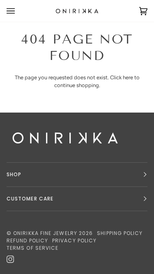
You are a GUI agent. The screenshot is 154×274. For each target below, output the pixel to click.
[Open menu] (19, 11)
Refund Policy (27, 240)
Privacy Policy (74, 240)
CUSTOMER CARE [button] (30, 198)
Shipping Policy (120, 233)
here (128, 77)
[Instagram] (10, 259)
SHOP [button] (14, 174)
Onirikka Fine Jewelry (45, 233)
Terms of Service (32, 247)
